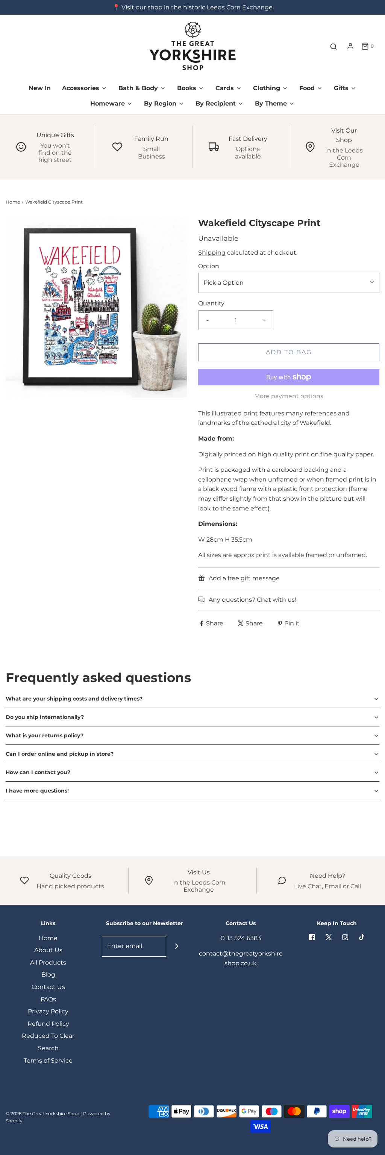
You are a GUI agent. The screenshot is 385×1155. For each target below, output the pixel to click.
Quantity (211, 303)
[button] (192, 699)
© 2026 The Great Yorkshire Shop (42, 1113)
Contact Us (48, 986)
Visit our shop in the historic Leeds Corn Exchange (197, 7)
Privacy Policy (48, 1011)
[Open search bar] (333, 46)
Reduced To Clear (48, 1035)
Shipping (212, 252)
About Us (48, 950)
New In (40, 88)
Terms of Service (48, 1060)
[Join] (176, 946)
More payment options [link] (288, 396)
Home (13, 202)
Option (208, 266)
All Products (48, 962)
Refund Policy (48, 1023)
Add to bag (289, 352)
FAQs (48, 999)
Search (48, 1048)
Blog (48, 974)
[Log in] (350, 46)
